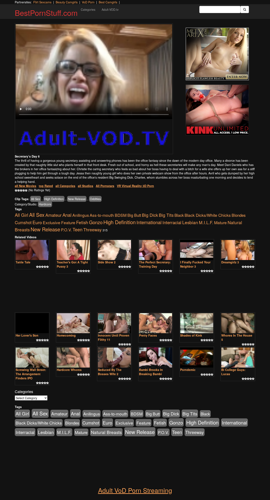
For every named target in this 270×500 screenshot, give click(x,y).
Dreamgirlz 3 (230, 262)
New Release (77, 199)
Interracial (171, 222)
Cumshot (23, 222)
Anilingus (80, 215)
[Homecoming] (73, 323)
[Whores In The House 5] (237, 323)
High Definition (54, 199)
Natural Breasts (106, 432)
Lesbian (190, 222)
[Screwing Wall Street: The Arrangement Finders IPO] (32, 358)
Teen (77, 229)
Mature (220, 222)
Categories (88, 9)
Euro (37, 222)
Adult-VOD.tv (110, 9)
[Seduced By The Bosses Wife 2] (114, 358)
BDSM (121, 215)
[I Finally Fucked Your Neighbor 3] (196, 250)
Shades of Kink (191, 335)
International (149, 222)
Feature (68, 222)
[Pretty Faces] (155, 323)
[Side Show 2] (114, 250)
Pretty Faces (148, 335)
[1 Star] (16, 190)
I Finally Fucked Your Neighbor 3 (195, 264)
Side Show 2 (107, 262)
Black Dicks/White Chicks (208, 215)
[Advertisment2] (217, 110)
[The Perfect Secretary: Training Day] (155, 250)
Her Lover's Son (27, 335)
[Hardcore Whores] (73, 358)
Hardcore (45, 204)
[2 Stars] (18, 190)
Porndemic (188, 370)
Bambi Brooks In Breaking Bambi (151, 372)
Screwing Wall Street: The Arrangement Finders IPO (31, 374)
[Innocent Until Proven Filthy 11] (114, 323)
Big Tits (166, 215)
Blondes (239, 215)
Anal (67, 215)
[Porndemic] (196, 358)
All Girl (21, 215)
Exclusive (51, 222)
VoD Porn (88, 2)
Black (179, 215)
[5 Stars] (26, 190)
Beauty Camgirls (67, 2)
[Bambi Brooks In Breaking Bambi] (155, 358)
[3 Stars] (21, 190)
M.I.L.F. (206, 222)
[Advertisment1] (217, 54)
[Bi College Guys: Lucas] (237, 358)
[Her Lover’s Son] (32, 323)
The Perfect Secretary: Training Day (155, 264)
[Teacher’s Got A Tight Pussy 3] (73, 250)
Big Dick (150, 215)
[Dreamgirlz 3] (237, 250)
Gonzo (96, 222)
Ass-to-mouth (102, 215)
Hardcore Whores (69, 370)
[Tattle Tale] (32, 250)
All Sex (35, 199)
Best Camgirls (108, 2)
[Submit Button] (244, 9)
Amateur (53, 215)
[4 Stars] (23, 190)
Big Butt (134, 215)
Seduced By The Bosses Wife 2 (110, 372)
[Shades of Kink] (196, 323)
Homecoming (66, 335)
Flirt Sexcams (42, 2)
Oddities (95, 199)
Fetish (82, 222)
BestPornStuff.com (46, 12)
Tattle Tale (23, 262)
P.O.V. (66, 229)
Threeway (92, 229)
